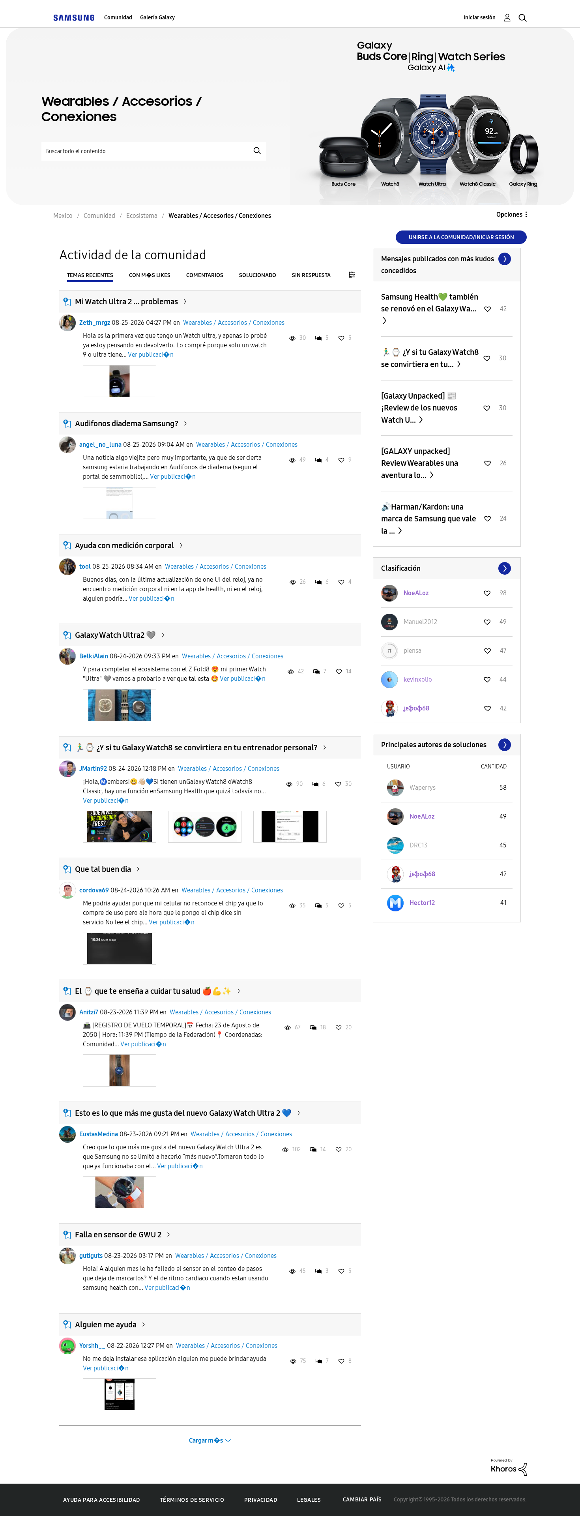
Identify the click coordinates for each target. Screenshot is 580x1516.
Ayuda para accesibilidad (101, 1500)
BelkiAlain (93, 656)
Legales (309, 1500)
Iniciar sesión (480, 17)
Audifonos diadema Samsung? (126, 423)
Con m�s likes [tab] (149, 275)
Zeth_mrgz (94, 322)
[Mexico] (73, 17)
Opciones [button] (509, 214)
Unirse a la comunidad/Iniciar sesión (461, 237)
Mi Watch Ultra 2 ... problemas (126, 301)
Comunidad (118, 17)
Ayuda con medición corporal (124, 545)
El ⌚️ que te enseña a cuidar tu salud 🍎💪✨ (153, 991)
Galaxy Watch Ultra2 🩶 (115, 635)
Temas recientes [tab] (90, 275)
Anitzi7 (88, 1012)
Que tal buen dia (103, 869)
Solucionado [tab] (257, 275)
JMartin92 (93, 768)
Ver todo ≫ (446, 259)
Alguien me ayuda (106, 1324)
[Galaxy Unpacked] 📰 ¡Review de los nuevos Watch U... (419, 408)
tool (85, 566)
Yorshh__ (92, 1345)
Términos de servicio (192, 1500)
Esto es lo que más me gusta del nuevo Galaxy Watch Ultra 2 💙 (183, 1113)
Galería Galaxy (157, 17)
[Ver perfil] (67, 323)
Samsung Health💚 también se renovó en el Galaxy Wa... (429, 302)
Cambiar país (362, 1499)
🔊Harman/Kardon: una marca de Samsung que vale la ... (428, 519)
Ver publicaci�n (151, 354)
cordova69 (94, 890)
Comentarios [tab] (204, 275)
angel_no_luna (100, 444)
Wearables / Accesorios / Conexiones (233, 322)
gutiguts (91, 1255)
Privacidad (260, 1500)
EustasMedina (98, 1134)
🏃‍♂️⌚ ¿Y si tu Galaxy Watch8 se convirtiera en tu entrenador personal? (196, 747)
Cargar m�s (206, 1440)
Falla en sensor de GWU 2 (118, 1234)
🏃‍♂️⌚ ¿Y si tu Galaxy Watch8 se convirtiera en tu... (430, 358)
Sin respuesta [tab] (311, 275)
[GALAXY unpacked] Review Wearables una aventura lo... (419, 463)
